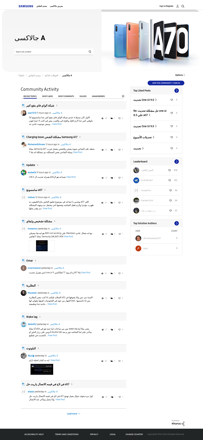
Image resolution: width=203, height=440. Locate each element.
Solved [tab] (83, 96)
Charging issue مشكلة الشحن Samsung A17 (51, 137)
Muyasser (32, 293)
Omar (29, 260)
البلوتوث (31, 348)
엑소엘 (31, 355)
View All (156, 90)
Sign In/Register (166, 6)
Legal (113, 434)
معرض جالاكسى (56, 6)
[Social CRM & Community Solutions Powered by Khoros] (178, 422)
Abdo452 (32, 324)
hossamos (32, 228)
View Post (57, 124)
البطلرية (31, 285)
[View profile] (24, 113)
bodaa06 (32, 172)
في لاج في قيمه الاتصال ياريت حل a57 (47, 384)
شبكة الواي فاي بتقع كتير (40, 105)
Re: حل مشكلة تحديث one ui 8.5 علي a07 (149, 113)
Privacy (94, 434)
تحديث (137, 148)
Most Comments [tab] (66, 96)
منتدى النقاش (41, 6)
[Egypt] (26, 6)
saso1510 (32, 113)
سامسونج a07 (34, 190)
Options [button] (179, 75)
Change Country (134, 434)
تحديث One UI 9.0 (144, 100)
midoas (31, 197)
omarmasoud (34, 268)
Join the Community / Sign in (166, 83)
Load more (72, 413)
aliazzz (31, 391)
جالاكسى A (57, 113)
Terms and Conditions (67, 434)
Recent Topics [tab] (30, 96)
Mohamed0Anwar (36, 144)
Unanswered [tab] (98, 96)
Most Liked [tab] (47, 96)
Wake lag (31, 316)
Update (30, 165)
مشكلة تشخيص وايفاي (39, 221)
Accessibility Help (34, 434)
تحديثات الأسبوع (142, 137)
